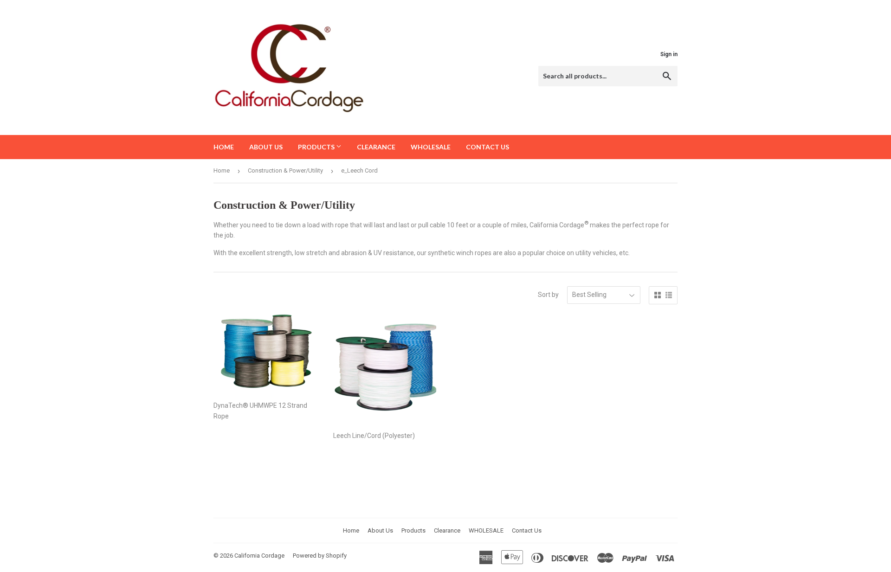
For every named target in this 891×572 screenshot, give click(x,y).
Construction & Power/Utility (285, 170)
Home (223, 147)
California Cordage (259, 555)
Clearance (376, 147)
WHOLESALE (431, 147)
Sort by (548, 294)
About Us (266, 147)
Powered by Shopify (320, 555)
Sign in (669, 54)
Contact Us (487, 147)
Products (317, 147)
